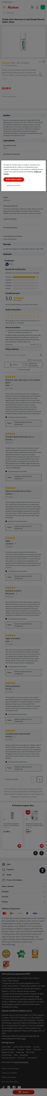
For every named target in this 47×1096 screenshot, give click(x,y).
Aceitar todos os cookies (13, 179)
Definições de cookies (14, 185)
